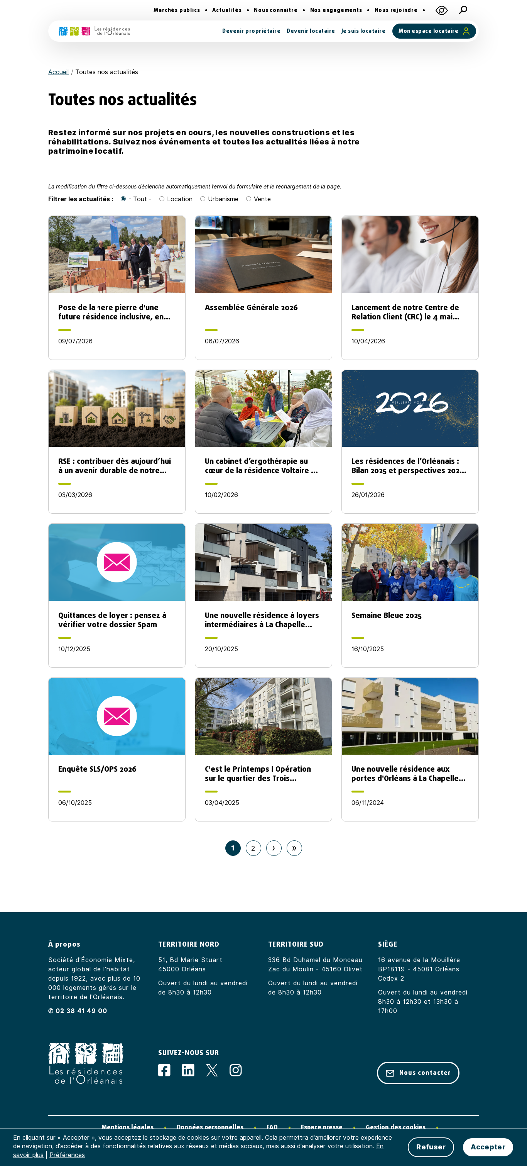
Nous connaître (275, 10)
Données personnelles (210, 1127)
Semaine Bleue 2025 (386, 616)
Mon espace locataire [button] (428, 31)
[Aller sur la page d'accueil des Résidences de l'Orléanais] (94, 31)
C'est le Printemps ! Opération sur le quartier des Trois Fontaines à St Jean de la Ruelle (260, 773)
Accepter (488, 1147)
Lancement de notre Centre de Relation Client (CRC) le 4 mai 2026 (405, 312)
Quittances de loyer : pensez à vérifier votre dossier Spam (112, 620)
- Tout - (140, 199)
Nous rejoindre (396, 10)
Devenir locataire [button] (311, 31)
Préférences (67, 1155)
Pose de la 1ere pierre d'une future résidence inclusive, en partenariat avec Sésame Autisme (111, 312)
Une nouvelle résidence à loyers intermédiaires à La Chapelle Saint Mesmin (262, 620)
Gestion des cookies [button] (396, 1127)
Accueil (58, 72)
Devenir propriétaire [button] (251, 31)
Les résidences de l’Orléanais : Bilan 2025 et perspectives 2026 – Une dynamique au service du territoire (407, 466)
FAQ (272, 1127)
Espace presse (322, 1127)
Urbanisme (223, 199)
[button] (442, 10)
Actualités (227, 10)
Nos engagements (336, 10)
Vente (262, 199)
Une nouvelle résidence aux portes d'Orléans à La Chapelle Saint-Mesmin (405, 773)
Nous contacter (425, 1073)
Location (180, 199)
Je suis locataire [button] (363, 31)
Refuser (431, 1147)
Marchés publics (177, 10)
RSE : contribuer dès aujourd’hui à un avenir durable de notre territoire (114, 466)
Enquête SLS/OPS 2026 (97, 769)
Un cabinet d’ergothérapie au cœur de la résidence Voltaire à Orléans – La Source (260, 466)
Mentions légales (127, 1127)
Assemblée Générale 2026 (251, 308)
